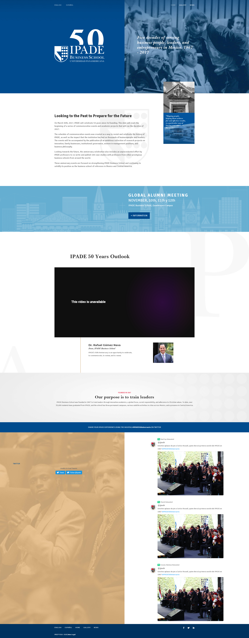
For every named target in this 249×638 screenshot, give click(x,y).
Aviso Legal (71, 634)
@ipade (161, 443)
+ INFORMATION (139, 215)
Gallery (182, 5)
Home (173, 5)
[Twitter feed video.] (190, 473)
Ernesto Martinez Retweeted (170, 565)
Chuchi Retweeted (167, 502)
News (192, 5)
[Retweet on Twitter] (158, 439)
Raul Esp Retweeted (167, 439)
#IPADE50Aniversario (170, 449)
